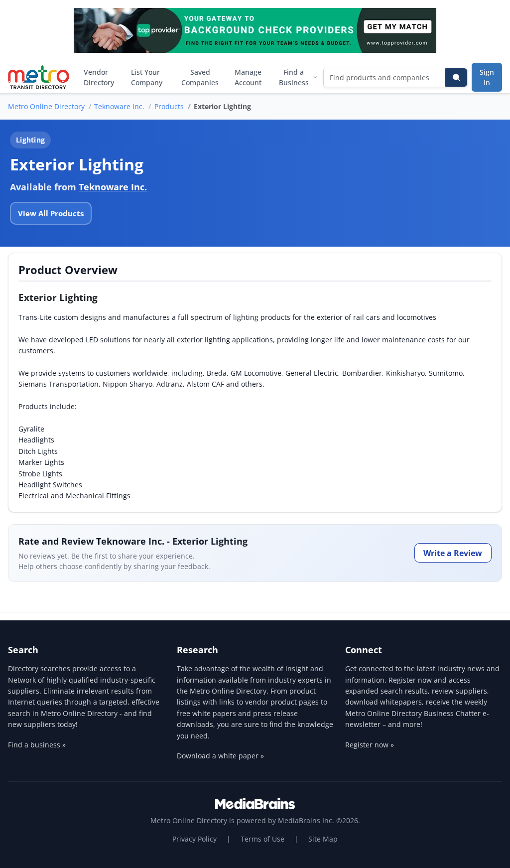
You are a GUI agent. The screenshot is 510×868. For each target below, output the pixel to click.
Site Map (323, 839)
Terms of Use (262, 839)
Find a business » (37, 744)
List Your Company (146, 77)
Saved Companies (200, 77)
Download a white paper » (220, 755)
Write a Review (452, 553)
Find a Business (294, 77)
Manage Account (248, 77)
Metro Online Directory (46, 106)
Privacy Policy (194, 839)
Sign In (487, 77)
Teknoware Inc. (119, 106)
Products (169, 106)
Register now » (369, 744)
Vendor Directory (99, 77)
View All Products (51, 213)
